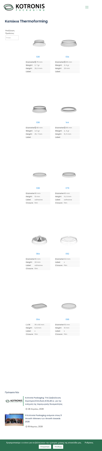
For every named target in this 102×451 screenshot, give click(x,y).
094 (38, 319)
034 (67, 57)
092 (67, 254)
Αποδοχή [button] (58, 446)
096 (67, 319)
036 (38, 122)
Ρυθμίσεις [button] (89, 442)
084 (38, 254)
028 (38, 188)
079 (67, 188)
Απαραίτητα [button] (45, 446)
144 (67, 122)
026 (38, 57)
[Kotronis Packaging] (24, 7)
